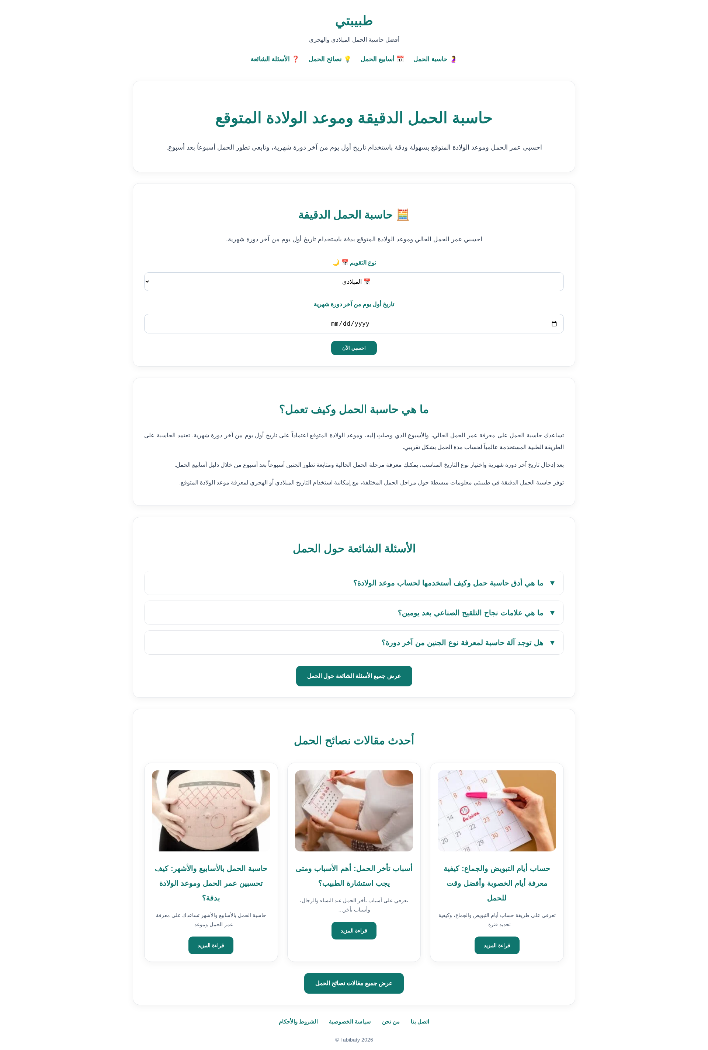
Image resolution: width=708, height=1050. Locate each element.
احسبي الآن (354, 348)
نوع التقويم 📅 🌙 (354, 262)
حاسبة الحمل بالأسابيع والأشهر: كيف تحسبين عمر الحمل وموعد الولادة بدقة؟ (211, 883)
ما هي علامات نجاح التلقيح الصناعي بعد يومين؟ (477, 613)
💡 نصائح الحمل (330, 59)
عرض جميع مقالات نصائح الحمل (354, 983)
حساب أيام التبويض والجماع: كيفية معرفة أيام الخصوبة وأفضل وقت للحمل (497, 883)
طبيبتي (354, 20)
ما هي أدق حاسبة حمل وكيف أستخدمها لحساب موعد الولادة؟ (454, 583)
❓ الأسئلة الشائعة (275, 59)
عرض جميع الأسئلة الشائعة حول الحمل (354, 676)
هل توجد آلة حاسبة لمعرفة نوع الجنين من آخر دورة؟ (469, 642)
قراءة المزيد (497, 945)
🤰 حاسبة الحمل (435, 59)
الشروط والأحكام (298, 1021)
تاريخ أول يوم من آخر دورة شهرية (354, 304)
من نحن (391, 1021)
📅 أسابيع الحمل (382, 59)
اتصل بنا (420, 1021)
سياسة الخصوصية (350, 1021)
